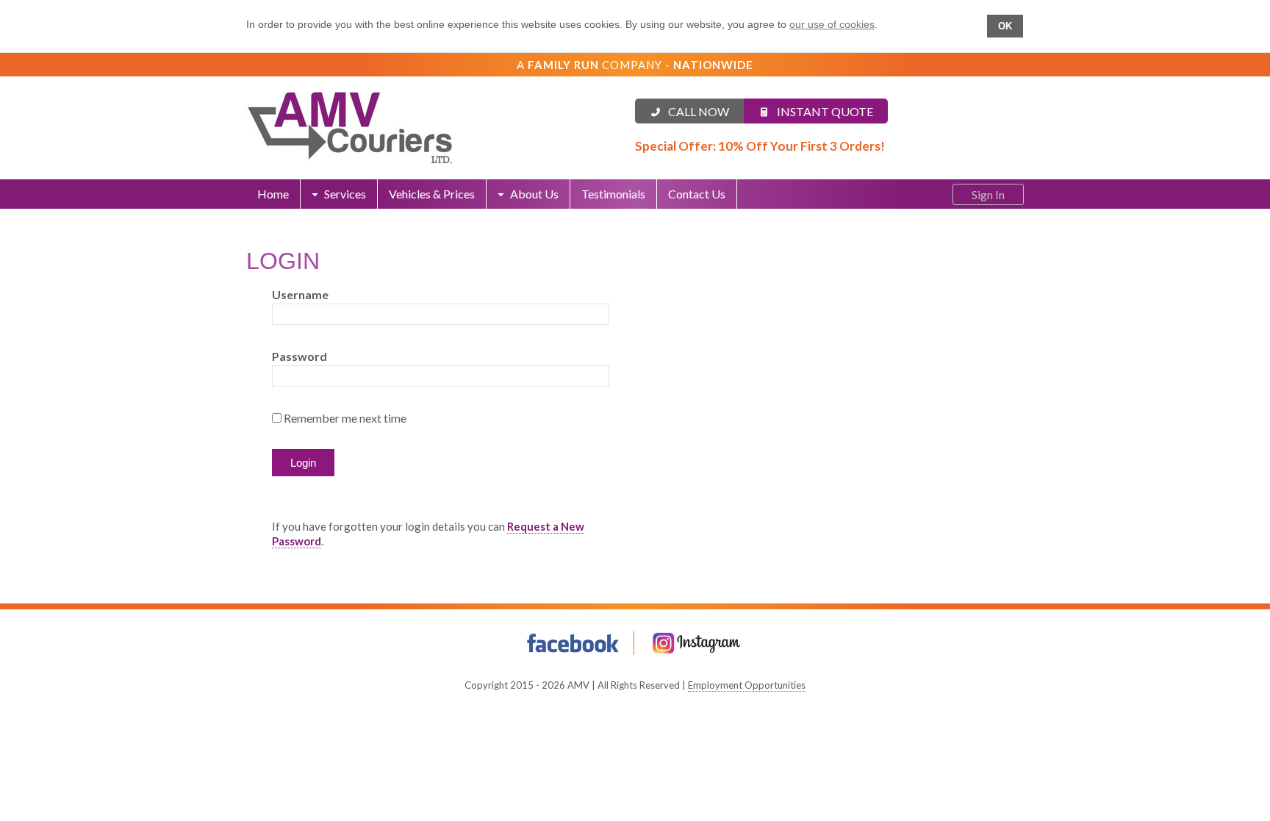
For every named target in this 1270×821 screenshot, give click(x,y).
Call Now (698, 111)
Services (345, 194)
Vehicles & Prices (432, 194)
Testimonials (613, 194)
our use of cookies (832, 24)
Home (273, 194)
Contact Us (696, 194)
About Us (534, 194)
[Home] (440, 128)
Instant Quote (825, 111)
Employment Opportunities (747, 685)
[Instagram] (697, 643)
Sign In (988, 194)
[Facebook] (573, 643)
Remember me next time (345, 418)
